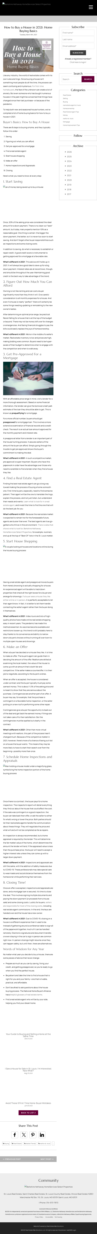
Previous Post (13, 1159)
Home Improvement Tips (71, 125)
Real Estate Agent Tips (71, 112)
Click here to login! (78, 62)
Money (65, 115)
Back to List (27, 1113)
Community (48, 1180)
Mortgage (66, 122)
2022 (69, 170)
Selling (65, 98)
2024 (69, 161)
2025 (69, 156)
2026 (69, 152)
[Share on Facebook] (14, 1134)
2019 (69, 184)
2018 (69, 189)
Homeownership (68, 108)
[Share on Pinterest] (32, 1134)
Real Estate (17, 1143)
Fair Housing (58, 1217)
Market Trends (31, 1143)
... (53, 1143)
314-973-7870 (52, 1202)
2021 (69, 175)
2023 (69, 166)
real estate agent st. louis (72, 105)
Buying (6, 1143)
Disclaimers (62, 1230)
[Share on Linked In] (42, 1134)
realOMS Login (71, 1230)
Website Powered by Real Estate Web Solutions (48, 1226)
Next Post (46, 1159)
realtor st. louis (45, 1143)
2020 (69, 180)
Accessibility (49, 1217)
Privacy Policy (39, 1217)
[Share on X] (23, 1134)
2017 (69, 194)
